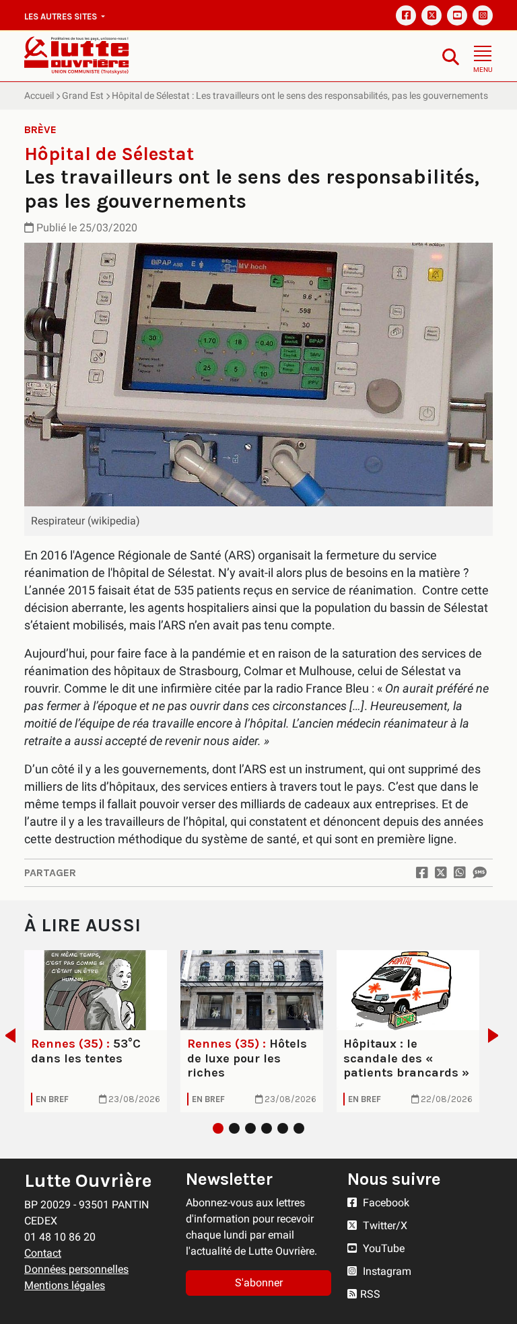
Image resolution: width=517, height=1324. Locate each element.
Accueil (39, 95)
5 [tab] (282, 1128)
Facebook (384, 1202)
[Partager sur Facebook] (422, 873)
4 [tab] (266, 1128)
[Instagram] (483, 15)
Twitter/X (383, 1225)
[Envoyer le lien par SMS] (479, 873)
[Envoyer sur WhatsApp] (460, 873)
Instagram (385, 1271)
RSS (370, 1294)
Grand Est (83, 95)
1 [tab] (218, 1128)
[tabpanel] (95, 1031)
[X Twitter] (431, 15)
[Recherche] (450, 56)
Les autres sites (61, 16)
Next (497, 1035)
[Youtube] (457, 15)
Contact (42, 1253)
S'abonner (259, 1282)
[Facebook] (406, 15)
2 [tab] (234, 1128)
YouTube (382, 1248)
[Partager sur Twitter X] (441, 873)
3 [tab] (250, 1128)
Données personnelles (76, 1269)
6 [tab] (299, 1128)
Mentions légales (64, 1285)
